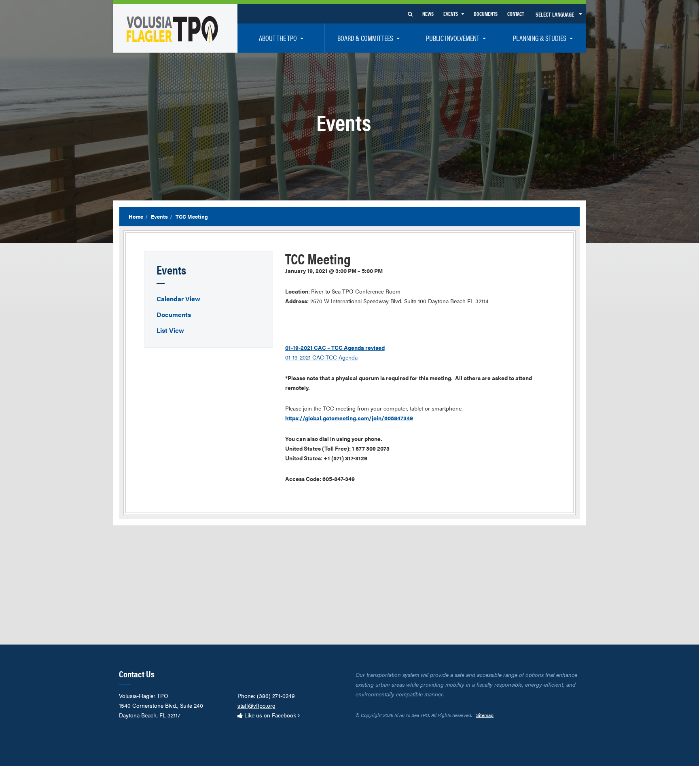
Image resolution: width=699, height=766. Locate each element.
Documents (174, 314)
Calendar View (178, 298)
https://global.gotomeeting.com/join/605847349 (349, 418)
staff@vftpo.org (256, 705)
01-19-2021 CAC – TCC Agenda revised (335, 347)
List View (170, 330)
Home (136, 216)
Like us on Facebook (270, 715)
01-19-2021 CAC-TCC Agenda (321, 357)
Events (159, 216)
